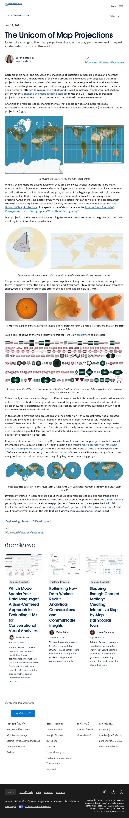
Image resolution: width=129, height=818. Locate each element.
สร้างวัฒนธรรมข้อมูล (16, 735)
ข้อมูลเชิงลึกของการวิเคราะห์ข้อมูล (23, 740)
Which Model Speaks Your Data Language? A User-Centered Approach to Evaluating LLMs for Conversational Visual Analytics (24, 609)
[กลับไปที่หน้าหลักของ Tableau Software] (16, 3)
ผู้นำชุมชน (51, 740)
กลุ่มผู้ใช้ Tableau (54, 735)
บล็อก (38, 792)
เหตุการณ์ (51, 769)
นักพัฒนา (48, 792)
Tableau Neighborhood (58, 757)
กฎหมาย (8, 801)
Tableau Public (54, 729)
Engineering (24, 15)
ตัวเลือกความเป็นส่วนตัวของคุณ (38, 806)
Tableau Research (15, 746)
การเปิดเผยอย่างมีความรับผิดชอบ (65, 801)
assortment (83, 334)
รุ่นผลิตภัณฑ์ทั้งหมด (108, 746)
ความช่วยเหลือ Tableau (110, 740)
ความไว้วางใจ (26, 792)
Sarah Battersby (25, 57)
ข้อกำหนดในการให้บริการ (25, 801)
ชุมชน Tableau (54, 723)
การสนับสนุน (106, 723)
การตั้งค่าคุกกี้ (10, 806)
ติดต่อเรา (10, 752)
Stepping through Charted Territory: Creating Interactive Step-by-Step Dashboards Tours (104, 607)
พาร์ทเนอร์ (83, 723)
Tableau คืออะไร (15, 723)
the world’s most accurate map (86, 444)
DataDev (50, 746)
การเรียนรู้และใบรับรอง (110, 735)
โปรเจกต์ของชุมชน (55, 752)
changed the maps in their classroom (45, 93)
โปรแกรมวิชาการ (55, 763)
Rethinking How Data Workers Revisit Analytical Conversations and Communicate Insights (63, 607)
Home (10, 15)
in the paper (114, 499)
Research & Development (36, 521)
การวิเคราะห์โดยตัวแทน (18, 729)
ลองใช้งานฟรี (23, 713)
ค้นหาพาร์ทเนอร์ (85, 729)
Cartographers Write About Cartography (53, 211)
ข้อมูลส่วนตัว (43, 801)
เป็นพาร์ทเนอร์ (84, 735)
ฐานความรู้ (104, 729)
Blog (16, 15)
